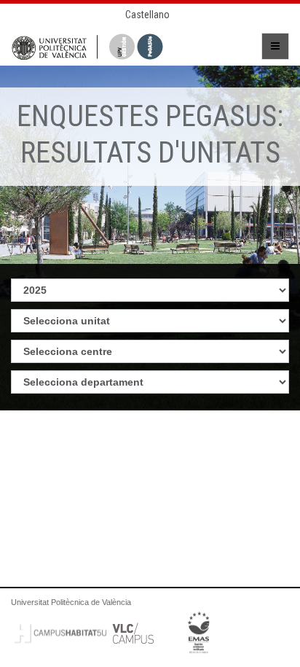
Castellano (147, 14)
